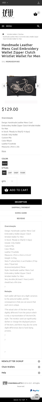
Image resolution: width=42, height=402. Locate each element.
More (4, 151)
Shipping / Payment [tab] (21, 207)
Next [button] (37, 85)
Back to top (19, 400)
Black (5, 163)
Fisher (22, 172)
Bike (4, 172)
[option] (21, 86)
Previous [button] (4, 85)
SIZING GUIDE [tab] (21, 213)
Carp (10, 172)
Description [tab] (21, 202)
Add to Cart (18, 190)
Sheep (16, 172)
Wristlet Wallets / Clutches (15, 34)
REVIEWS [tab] (21, 218)
